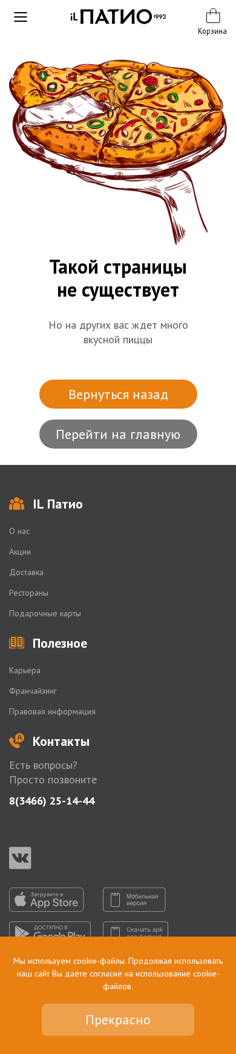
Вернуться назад (118, 394)
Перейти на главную (118, 434)
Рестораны (28, 592)
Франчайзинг (33, 690)
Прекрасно (118, 1019)
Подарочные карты (45, 613)
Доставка (26, 572)
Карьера (25, 670)
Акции (20, 551)
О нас (19, 530)
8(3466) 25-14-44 (51, 801)
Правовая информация (52, 711)
